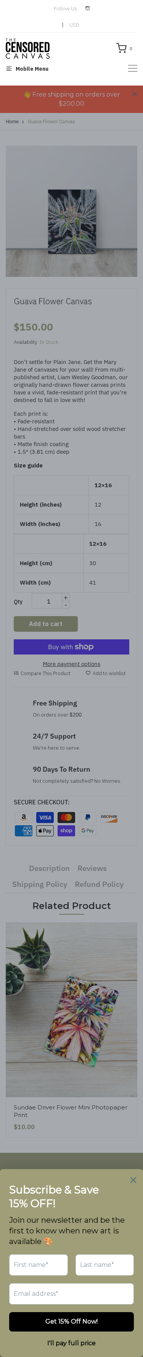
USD (74, 24)
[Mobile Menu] (132, 68)
